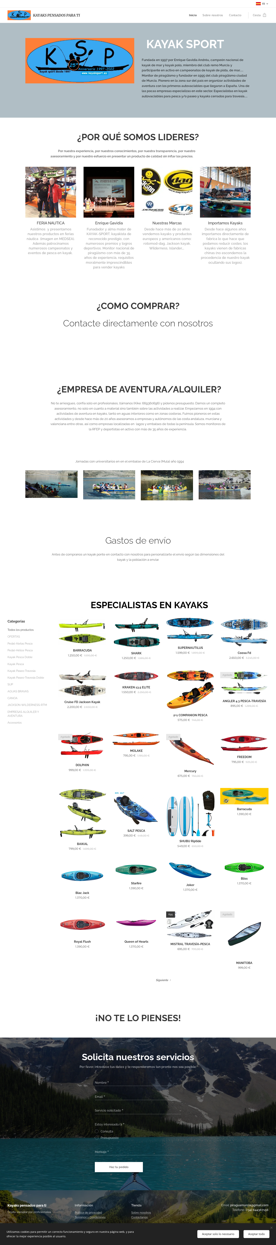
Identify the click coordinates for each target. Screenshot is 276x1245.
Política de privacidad (88, 1212)
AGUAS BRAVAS (18, 691)
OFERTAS (14, 636)
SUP (10, 684)
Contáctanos (139, 1217)
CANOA (12, 698)
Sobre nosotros (141, 1212)
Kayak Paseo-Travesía (21, 671)
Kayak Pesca (16, 664)
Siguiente (162, 980)
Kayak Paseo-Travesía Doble (26, 677)
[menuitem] (194, 15)
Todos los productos (21, 630)
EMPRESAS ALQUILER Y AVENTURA (23, 714)
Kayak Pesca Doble (20, 657)
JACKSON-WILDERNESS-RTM (27, 705)
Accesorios (15, 722)
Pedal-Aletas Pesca (20, 643)
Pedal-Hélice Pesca (20, 650)
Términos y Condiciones (90, 1217)
